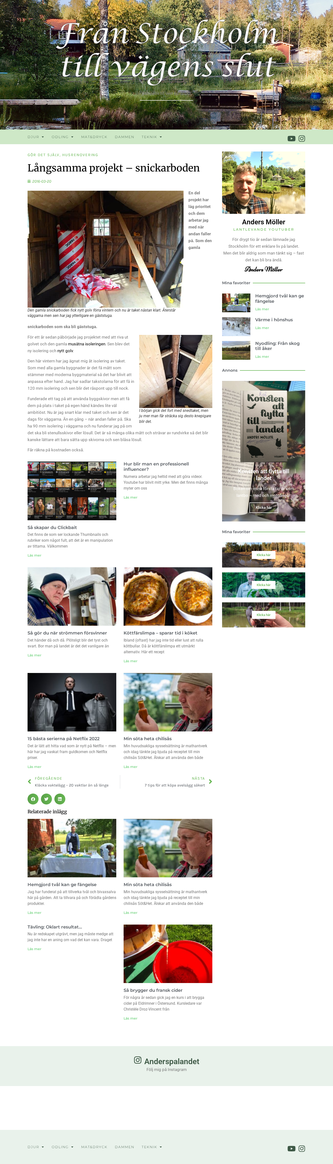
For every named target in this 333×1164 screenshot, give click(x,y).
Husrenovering (80, 154)
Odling (60, 137)
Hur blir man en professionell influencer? (156, 466)
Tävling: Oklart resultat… (55, 927)
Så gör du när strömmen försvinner (67, 633)
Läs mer (34, 555)
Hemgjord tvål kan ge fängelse (62, 884)
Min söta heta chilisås (148, 738)
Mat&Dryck (94, 137)
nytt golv (65, 350)
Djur (33, 137)
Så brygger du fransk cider (153, 990)
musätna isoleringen (86, 343)
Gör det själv (43, 154)
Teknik (149, 137)
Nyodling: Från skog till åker (277, 346)
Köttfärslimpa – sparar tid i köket (160, 633)
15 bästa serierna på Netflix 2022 (63, 738)
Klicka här (264, 507)
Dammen (124, 137)
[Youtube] (291, 138)
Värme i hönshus (274, 319)
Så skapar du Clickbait (52, 527)
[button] (33, 799)
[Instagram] (301, 138)
